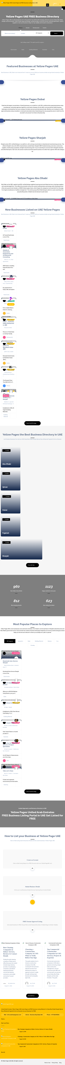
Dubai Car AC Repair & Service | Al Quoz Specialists (10, 744)
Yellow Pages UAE (6, 1061)
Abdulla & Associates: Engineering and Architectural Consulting (8, 253)
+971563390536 (55, 1014)
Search (56, 33)
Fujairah (5, 533)
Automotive (20, 641)
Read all (3, 1052)
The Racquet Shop (8, 370)
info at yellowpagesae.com (14, 1014)
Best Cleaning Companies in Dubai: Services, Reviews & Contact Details (10, 952)
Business (50, 641)
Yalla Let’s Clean (8, 771)
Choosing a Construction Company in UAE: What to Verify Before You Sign (32, 953)
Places (21, 27)
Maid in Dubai (7, 301)
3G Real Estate (7, 279)
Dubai (5, 303)
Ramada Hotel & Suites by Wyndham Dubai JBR (8, 346)
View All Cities (31, 565)
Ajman (5, 487)
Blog (60, 1062)
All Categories (10, 641)
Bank (29, 641)
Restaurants (36, 27)
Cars (57, 641)
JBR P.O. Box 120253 (8, 351)
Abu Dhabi (6, 464)
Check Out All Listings (31, 423)
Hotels (44, 27)
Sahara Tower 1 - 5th (8, 230)
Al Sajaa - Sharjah (8, 707)
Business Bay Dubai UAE (36, 1014)
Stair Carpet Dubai (9, 723)
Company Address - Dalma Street (11, 687)
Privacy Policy (55, 1062)
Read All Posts (31, 995)
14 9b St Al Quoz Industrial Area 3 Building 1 (8, 374)
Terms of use (47, 1062)
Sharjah (5, 556)
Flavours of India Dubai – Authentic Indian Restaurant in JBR (8, 322)
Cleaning (33, 645)
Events (27, 27)
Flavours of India (8, 327)
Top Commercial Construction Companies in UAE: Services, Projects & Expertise (54, 953)
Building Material (39, 641)
